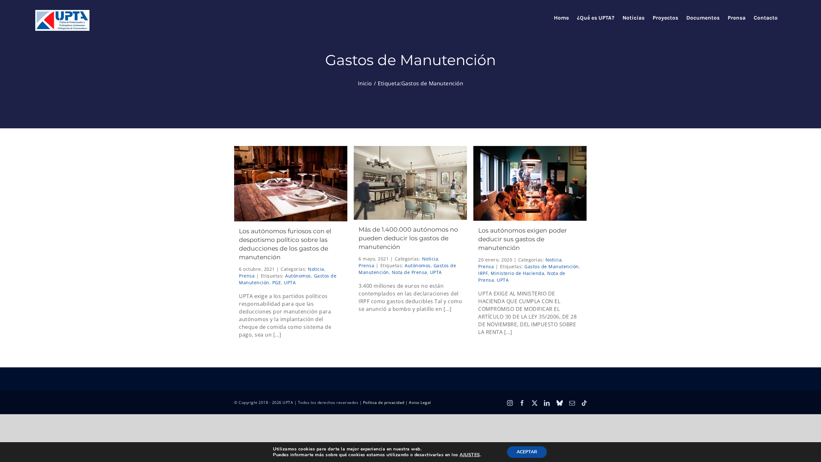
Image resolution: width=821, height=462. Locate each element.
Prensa (247, 276)
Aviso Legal (420, 402)
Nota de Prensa (409, 272)
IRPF (483, 273)
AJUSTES (470, 455)
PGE (276, 282)
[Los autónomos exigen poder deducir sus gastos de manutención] (530, 183)
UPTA (290, 282)
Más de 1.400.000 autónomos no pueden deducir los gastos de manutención (408, 238)
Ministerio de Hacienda (517, 273)
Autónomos (298, 276)
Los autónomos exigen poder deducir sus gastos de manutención (522, 239)
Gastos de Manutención (551, 266)
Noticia (316, 269)
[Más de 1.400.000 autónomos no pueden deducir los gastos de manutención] (410, 183)
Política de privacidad (383, 402)
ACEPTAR (527, 452)
